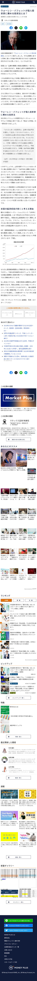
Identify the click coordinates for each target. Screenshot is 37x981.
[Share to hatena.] (25, 27)
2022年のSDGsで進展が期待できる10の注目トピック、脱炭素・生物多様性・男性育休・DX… (18, 328)
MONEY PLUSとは (9, 935)
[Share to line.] (20, 27)
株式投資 (9, 24)
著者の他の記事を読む (18, 439)
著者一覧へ (18, 778)
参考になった (18, 313)
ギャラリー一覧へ (18, 902)
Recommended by (28, 589)
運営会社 (7, 938)
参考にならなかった (30, 314)
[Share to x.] (16, 27)
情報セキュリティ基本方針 (12, 941)
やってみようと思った (6, 314)
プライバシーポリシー (11, 944)
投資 (3, 24)
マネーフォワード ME (10, 962)
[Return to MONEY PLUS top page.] (18, 2)
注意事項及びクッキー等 (11, 947)
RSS (5, 956)
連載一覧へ (18, 857)
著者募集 (7, 953)
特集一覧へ (18, 736)
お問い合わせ (8, 950)
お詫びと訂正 (8, 959)
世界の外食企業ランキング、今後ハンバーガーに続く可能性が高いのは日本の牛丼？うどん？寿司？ (19, 335)
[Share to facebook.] (11, 27)
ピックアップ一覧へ (19, 698)
